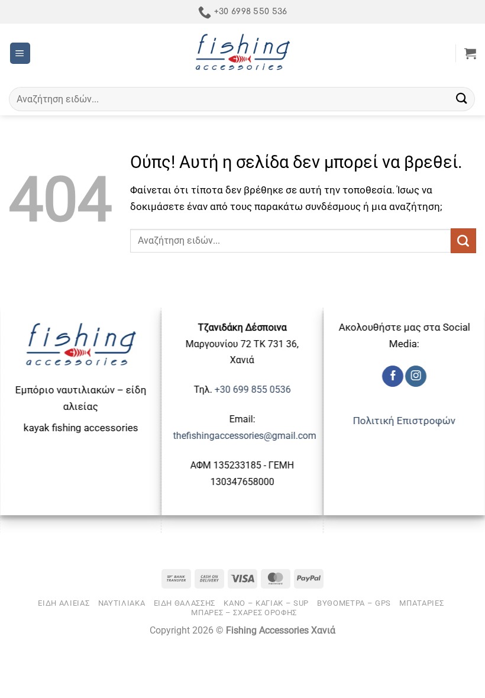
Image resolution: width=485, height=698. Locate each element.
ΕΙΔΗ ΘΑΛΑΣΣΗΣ (185, 603)
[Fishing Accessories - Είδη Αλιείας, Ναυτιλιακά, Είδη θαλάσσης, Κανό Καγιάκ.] (242, 53)
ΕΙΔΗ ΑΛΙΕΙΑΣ (63, 603)
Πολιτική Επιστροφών (404, 420)
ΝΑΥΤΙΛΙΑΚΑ (122, 603)
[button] (20, 53)
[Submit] (462, 99)
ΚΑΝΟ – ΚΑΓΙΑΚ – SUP (266, 603)
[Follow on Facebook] (392, 376)
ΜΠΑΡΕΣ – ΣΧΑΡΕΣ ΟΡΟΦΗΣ (244, 612)
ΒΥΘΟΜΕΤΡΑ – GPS (354, 603)
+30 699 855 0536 (253, 390)
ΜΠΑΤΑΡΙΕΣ (421, 603)
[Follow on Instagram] (415, 376)
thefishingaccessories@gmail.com (244, 435)
